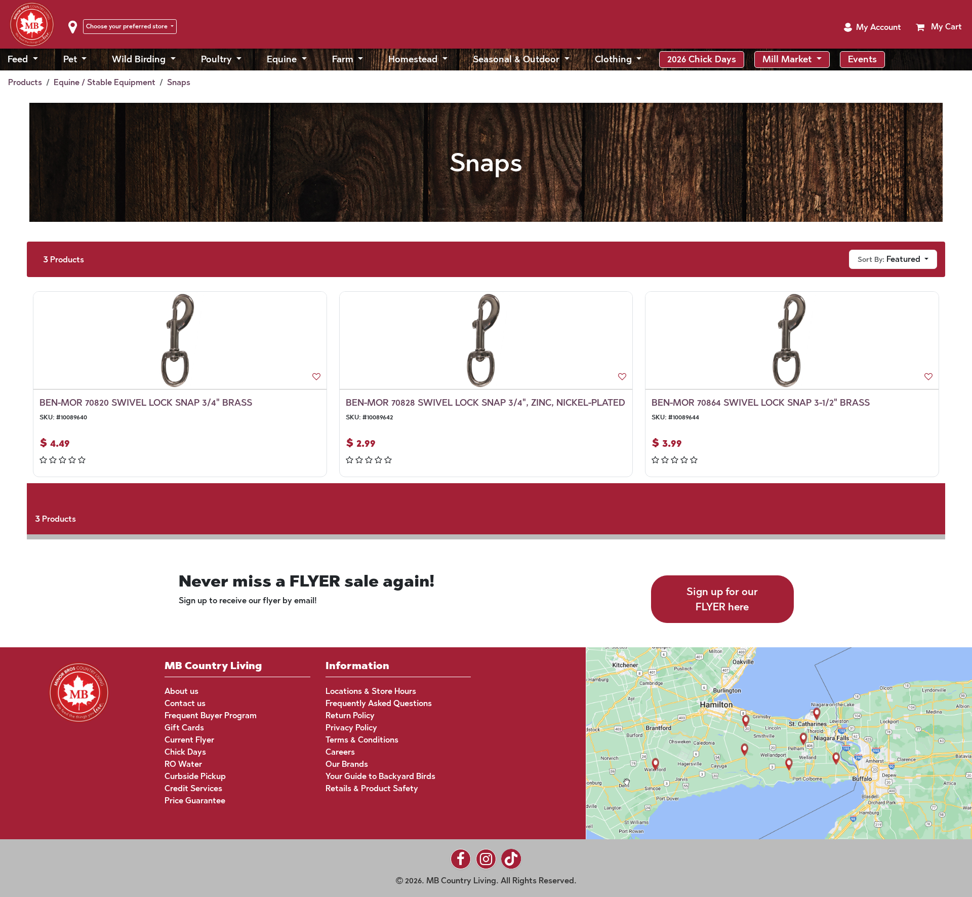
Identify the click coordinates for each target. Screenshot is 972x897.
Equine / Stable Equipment (104, 82)
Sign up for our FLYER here (722, 599)
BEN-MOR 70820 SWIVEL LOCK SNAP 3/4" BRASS (145, 402)
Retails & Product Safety (372, 788)
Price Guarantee (195, 800)
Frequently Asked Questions (379, 703)
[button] (872, 27)
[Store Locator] (759, 742)
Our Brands (347, 764)
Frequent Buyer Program (211, 715)
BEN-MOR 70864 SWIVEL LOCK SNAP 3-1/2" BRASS (761, 402)
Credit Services (193, 788)
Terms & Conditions (362, 740)
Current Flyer (189, 740)
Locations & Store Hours (371, 691)
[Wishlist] (316, 377)
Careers (340, 752)
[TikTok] (511, 859)
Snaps (178, 82)
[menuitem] (23, 59)
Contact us (185, 703)
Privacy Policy (351, 727)
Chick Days (185, 752)
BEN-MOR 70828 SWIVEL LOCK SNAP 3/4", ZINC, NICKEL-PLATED (485, 402)
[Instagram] (486, 859)
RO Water (183, 764)
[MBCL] (79, 691)
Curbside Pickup (195, 776)
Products (25, 82)
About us (181, 691)
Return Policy (350, 715)
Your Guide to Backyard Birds (380, 776)
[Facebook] (461, 859)
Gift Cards (184, 727)
